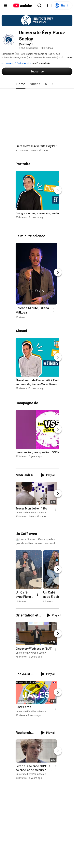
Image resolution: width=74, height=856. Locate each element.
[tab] (20, 84)
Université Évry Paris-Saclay (31, 512)
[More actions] (53, 310)
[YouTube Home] (22, 5)
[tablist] (37, 84)
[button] (52, 84)
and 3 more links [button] (41, 63)
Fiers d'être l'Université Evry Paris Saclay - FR (37, 146)
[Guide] (5, 5)
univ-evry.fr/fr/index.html (18, 63)
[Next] (58, 190)
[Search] (39, 5)
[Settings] (47, 5)
